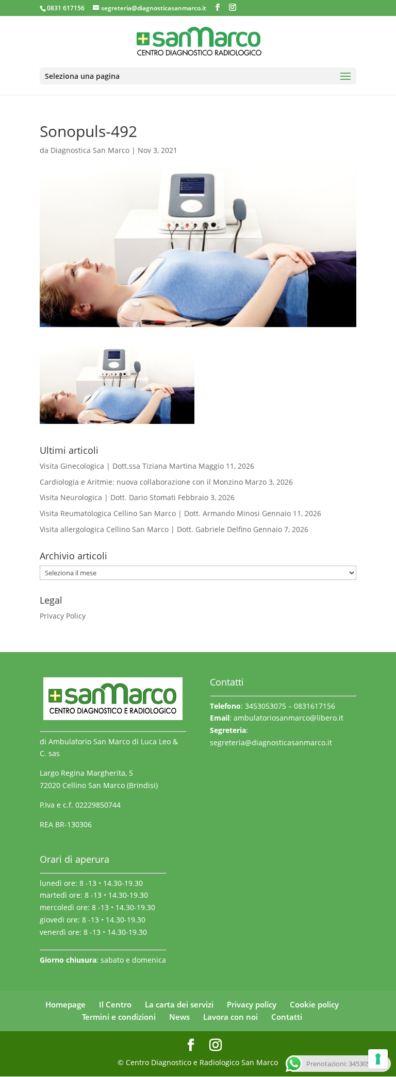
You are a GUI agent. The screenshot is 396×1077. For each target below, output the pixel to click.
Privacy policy (251, 1004)
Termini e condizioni (119, 1017)
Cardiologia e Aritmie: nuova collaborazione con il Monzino (141, 482)
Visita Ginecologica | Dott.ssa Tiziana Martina (118, 466)
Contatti (286, 1017)
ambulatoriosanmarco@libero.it (288, 718)
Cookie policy (314, 1004)
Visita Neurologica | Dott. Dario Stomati (108, 497)
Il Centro (115, 1004)
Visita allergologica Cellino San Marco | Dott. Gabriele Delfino (145, 529)
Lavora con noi (230, 1017)
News (179, 1017)
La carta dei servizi (179, 1004)
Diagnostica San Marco (90, 150)
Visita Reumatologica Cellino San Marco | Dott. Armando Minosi (150, 513)
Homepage (65, 1004)
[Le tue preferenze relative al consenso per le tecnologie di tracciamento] (378, 1059)
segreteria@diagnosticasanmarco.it (271, 742)
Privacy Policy (63, 616)
